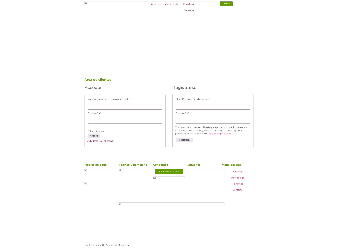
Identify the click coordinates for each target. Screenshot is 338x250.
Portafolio (188, 4)
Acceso (94, 136)
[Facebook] (190, 172)
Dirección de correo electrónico (199, 99)
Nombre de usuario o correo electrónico (115, 99)
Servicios (154, 4)
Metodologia (171, 4)
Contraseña (100, 113)
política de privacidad (220, 133)
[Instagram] (190, 179)
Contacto (189, 10)
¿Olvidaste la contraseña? (100, 141)
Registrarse (184, 140)
